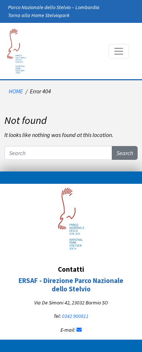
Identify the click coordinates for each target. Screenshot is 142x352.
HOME (16, 91)
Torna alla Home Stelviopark (39, 15)
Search (125, 153)
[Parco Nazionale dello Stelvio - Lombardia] (71, 217)
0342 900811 (75, 316)
